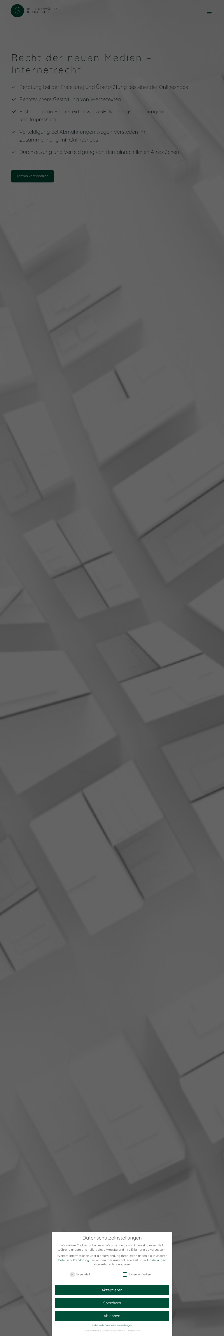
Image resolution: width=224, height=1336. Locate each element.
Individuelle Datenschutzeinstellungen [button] (112, 1325)
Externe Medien (140, 1274)
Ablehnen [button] (112, 1315)
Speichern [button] (112, 1302)
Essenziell (83, 1274)
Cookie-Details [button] (92, 1330)
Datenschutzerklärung (73, 1260)
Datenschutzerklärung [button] (114, 1330)
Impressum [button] (134, 1330)
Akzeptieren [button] (112, 1289)
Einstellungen (156, 1260)
